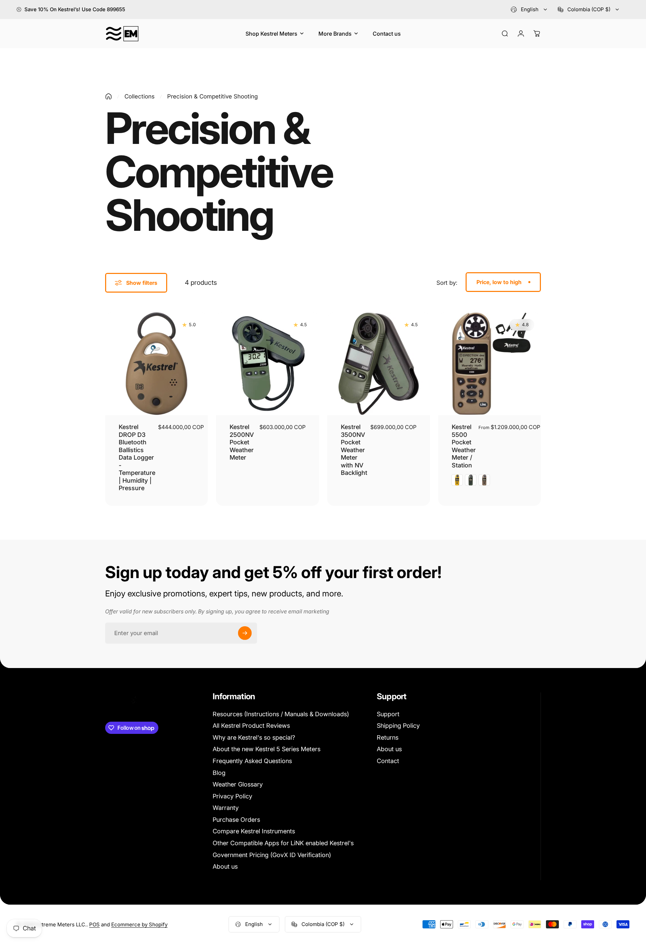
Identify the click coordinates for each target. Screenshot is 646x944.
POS (94, 924)
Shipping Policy (398, 725)
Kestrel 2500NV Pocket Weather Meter (242, 442)
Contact (388, 760)
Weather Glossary (238, 784)
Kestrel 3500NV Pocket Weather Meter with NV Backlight (354, 449)
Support (388, 714)
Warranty (226, 807)
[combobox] (529, 9)
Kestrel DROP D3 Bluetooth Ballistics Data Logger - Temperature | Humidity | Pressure (137, 457)
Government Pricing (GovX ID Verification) (272, 854)
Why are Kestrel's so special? (254, 737)
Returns (387, 737)
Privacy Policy (232, 796)
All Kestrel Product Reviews (251, 725)
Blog (219, 772)
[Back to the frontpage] (108, 96)
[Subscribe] (245, 633)
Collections (139, 96)
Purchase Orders (236, 819)
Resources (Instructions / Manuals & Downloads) (281, 714)
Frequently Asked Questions (252, 760)
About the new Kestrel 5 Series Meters (266, 749)
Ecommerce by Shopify (139, 924)
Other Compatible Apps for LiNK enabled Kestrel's (283, 843)
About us (225, 866)
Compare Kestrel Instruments (254, 831)
